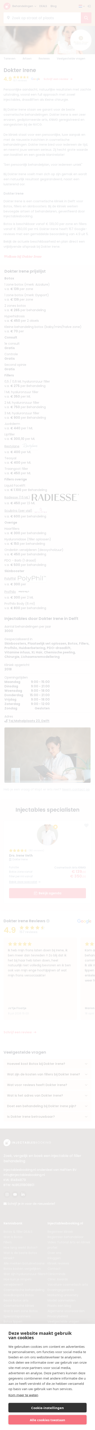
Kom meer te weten (23, 1395)
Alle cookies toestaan (47, 1420)
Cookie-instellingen (47, 1408)
